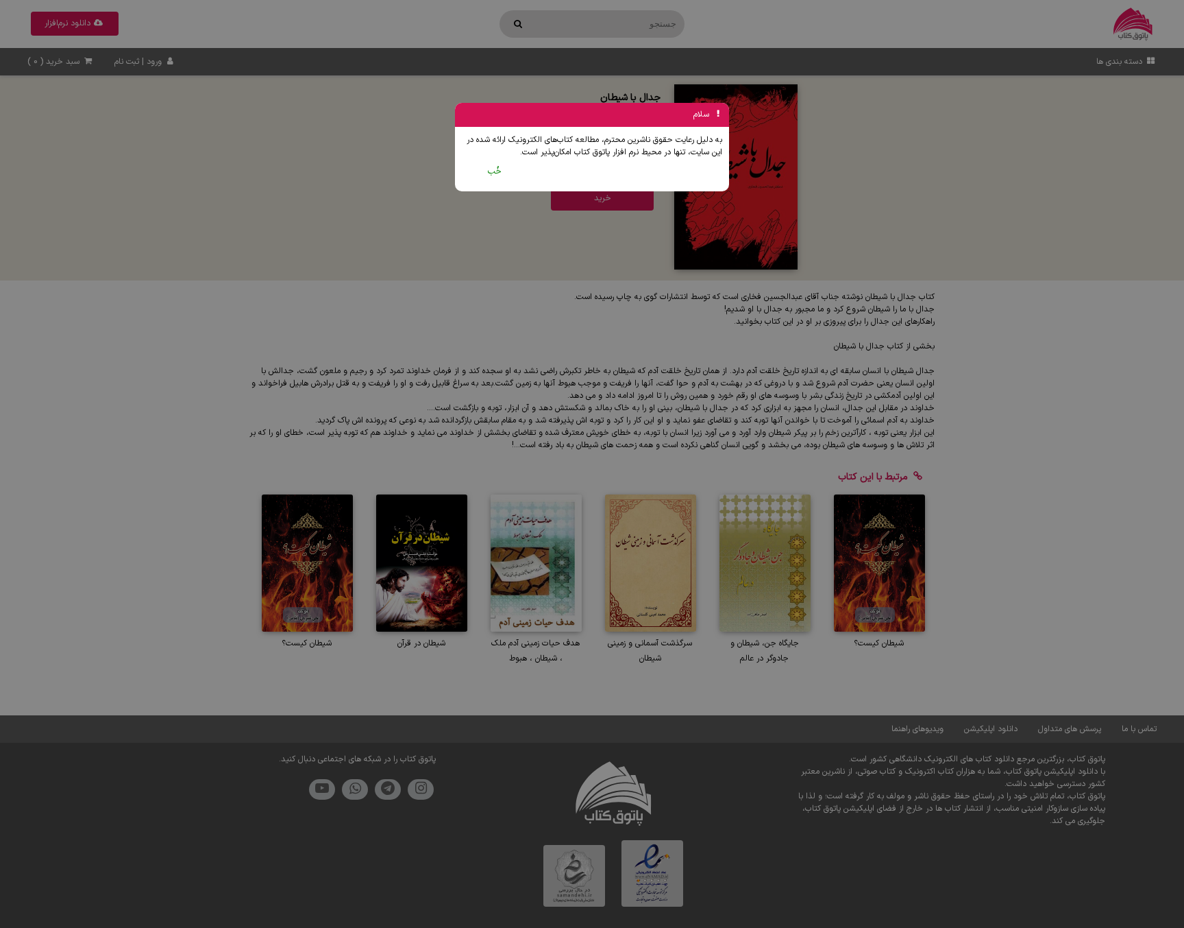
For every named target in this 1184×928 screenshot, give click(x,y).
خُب (495, 171)
